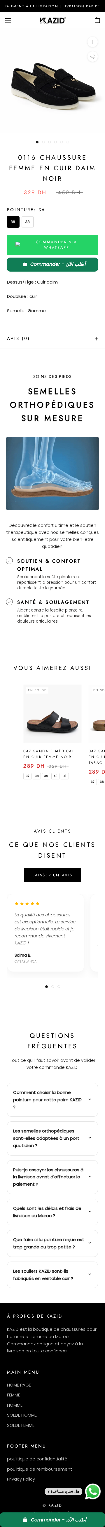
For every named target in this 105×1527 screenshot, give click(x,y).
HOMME (14, 1405)
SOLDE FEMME (20, 1425)
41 (65, 776)
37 (27, 776)
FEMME (13, 1395)
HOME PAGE (19, 1385)
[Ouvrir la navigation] (8, 20)
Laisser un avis (52, 875)
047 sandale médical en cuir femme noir (48, 754)
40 (55, 776)
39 (46, 776)
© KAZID (52, 1505)
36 (13, 221)
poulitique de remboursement (39, 1469)
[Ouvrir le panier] (97, 20)
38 (27, 221)
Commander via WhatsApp (56, 244)
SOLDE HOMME (22, 1415)
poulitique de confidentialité (37, 1459)
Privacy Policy (21, 1479)
